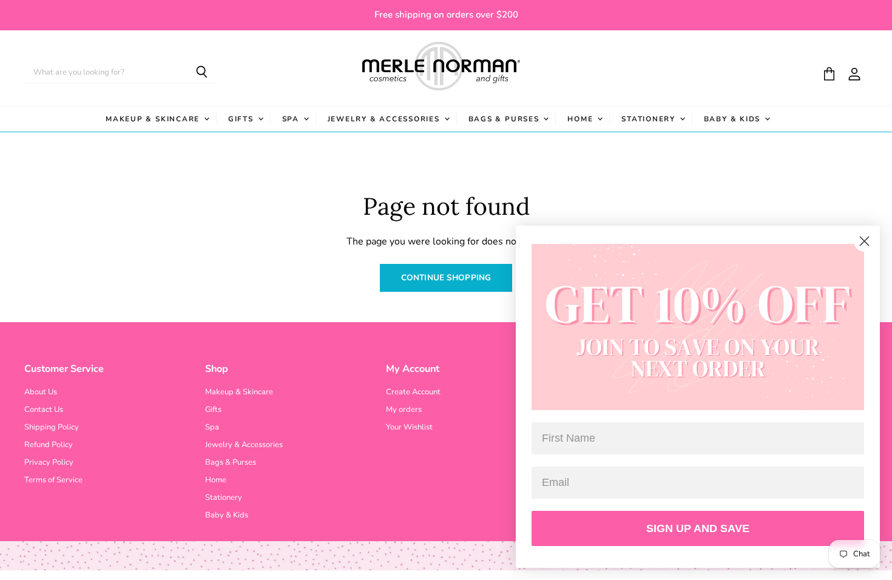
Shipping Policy (51, 427)
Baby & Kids (733, 119)
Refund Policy (48, 444)
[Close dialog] (864, 241)
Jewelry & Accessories (385, 119)
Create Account (413, 391)
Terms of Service (53, 479)
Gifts (242, 119)
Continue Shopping (446, 277)
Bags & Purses (505, 119)
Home (581, 119)
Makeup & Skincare (154, 119)
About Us (40, 391)
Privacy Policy (48, 462)
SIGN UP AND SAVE (697, 528)
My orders (404, 409)
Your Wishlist (409, 427)
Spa (292, 119)
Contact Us (43, 409)
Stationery (649, 119)
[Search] (202, 73)
